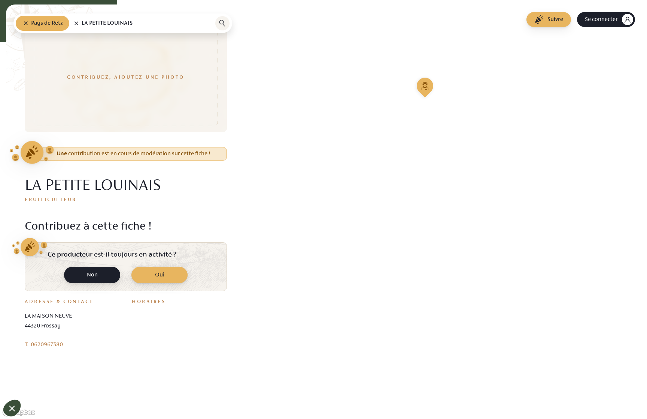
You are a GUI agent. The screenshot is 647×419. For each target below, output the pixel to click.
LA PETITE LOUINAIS (107, 23)
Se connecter (601, 20)
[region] (323, 209)
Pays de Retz (47, 23)
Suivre (555, 20)
